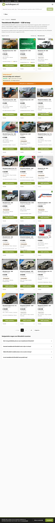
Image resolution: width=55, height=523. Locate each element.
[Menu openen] (52, 4)
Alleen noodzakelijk (38, 520)
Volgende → (37, 330)
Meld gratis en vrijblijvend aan (27, 83)
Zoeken (50, 9)
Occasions (8, 19)
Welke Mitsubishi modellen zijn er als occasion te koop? (17, 352)
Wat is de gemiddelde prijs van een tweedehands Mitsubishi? (18, 341)
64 (31, 330)
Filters (6, 14)
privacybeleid (25, 521)
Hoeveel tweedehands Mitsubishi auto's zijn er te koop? (17, 346)
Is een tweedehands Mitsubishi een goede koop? (15, 357)
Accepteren (49, 520)
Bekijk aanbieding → (9, 65)
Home (3, 19)
